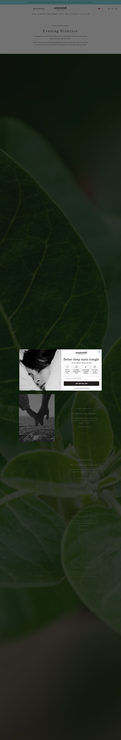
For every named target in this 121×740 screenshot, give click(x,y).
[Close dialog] (99, 351)
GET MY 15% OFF (81, 384)
